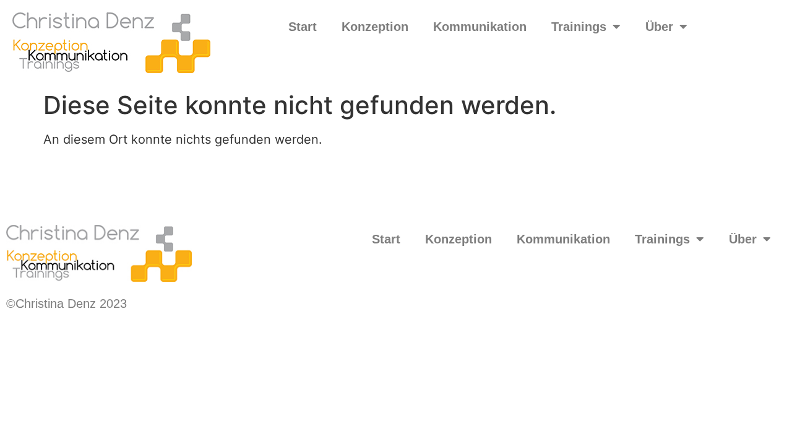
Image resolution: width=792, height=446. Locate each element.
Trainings (578, 26)
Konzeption (375, 26)
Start (302, 26)
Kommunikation (480, 26)
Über (659, 26)
